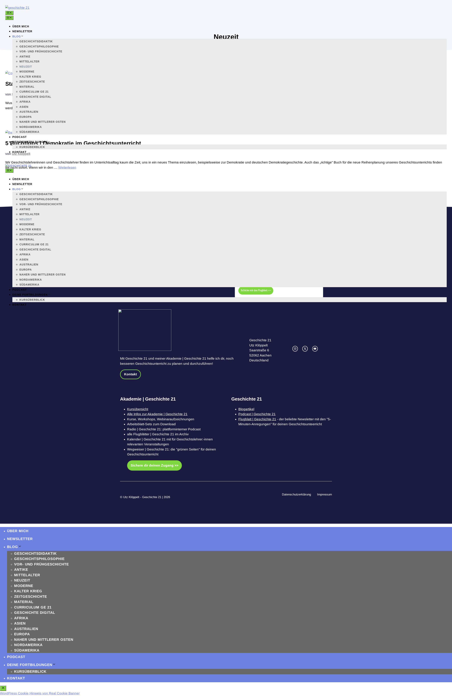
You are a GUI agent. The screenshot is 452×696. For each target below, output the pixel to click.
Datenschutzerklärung (296, 494)
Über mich (20, 26)
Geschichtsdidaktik (36, 41)
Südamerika (29, 131)
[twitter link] (305, 348)
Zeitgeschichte (32, 81)
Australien (28, 111)
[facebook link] (315, 348)
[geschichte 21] (18, 165)
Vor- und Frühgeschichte (40, 51)
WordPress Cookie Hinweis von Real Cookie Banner (40, 693)
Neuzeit (25, 66)
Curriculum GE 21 (34, 91)
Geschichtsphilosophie (39, 46)
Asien (23, 106)
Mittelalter (29, 61)
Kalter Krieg (30, 76)
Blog (16, 36)
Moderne (26, 71)
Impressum (324, 494)
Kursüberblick (32, 147)
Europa (25, 116)
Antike (24, 56)
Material (26, 86)
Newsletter (22, 31)
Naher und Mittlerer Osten (42, 121)
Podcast (19, 136)
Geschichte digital (35, 96)
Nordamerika (30, 126)
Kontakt (19, 151)
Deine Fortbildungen (30, 141)
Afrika (25, 101)
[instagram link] (295, 348)
